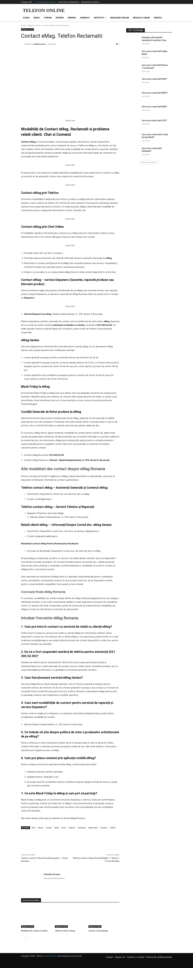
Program (72, 828)
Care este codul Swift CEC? (154, 120)
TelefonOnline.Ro (49, 956)
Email (64, 828)
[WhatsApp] (60, 51)
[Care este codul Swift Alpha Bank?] (133, 55)
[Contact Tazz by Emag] (103, 917)
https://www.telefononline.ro (54, 878)
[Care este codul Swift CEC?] (133, 124)
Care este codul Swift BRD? (154, 107)
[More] (67, 51)
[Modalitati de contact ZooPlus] (36, 917)
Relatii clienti (93, 828)
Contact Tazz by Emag (98, 931)
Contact (49, 828)
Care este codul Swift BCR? (154, 79)
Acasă (23, 25)
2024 (33, 828)
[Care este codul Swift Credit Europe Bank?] (133, 138)
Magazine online (34, 25)
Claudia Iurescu (40, 44)
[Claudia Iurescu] (23, 44)
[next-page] (27, 937)
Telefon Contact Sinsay (65, 931)
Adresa (40, 828)
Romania (104, 828)
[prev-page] (23, 937)
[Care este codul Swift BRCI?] (133, 96)
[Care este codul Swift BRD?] (133, 110)
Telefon (113, 828)
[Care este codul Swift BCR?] (133, 82)
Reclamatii (82, 828)
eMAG (56, 828)
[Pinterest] (53, 51)
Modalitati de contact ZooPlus (34, 931)
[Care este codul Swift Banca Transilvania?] (133, 68)
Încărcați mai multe (148, 162)
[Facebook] (40, 51)
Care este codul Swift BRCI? (155, 93)
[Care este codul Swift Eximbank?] (133, 152)
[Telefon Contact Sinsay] (70, 917)
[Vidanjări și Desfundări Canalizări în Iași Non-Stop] (133, 41)
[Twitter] (47, 51)
